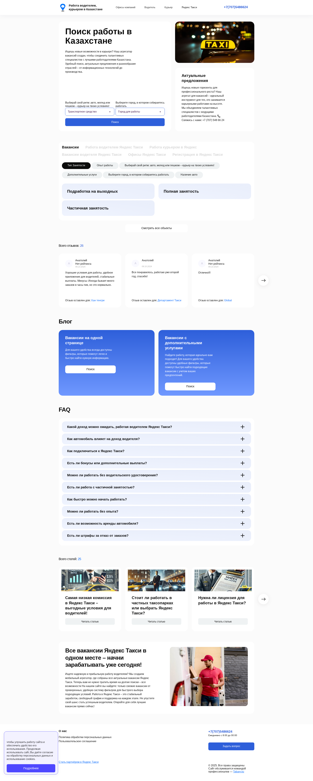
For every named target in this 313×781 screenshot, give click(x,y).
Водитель (149, 7)
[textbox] (86, 111)
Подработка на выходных (92, 191)
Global (228, 300)
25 (79, 559)
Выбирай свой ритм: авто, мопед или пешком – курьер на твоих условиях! (87, 104)
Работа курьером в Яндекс (173, 147)
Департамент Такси (169, 300)
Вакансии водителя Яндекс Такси (92, 155)
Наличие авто (189, 174)
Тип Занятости (76, 165)
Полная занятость (181, 191)
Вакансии (70, 147)
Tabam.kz (238, 771)
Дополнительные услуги (82, 174)
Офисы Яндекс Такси (147, 155)
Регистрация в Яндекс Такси (197, 155)
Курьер (168, 7)
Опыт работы (105, 165)
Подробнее (31, 768)
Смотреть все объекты (156, 228)
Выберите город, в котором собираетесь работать (140, 104)
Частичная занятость (88, 208)
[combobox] (89, 112)
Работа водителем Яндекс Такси (114, 147)
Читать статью (90, 621)
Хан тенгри (97, 300)
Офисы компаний (125, 7)
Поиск (115, 122)
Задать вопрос (231, 746)
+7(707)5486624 (236, 7)
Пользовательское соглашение (77, 741)
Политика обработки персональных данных (85, 737)
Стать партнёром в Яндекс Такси (79, 762)
